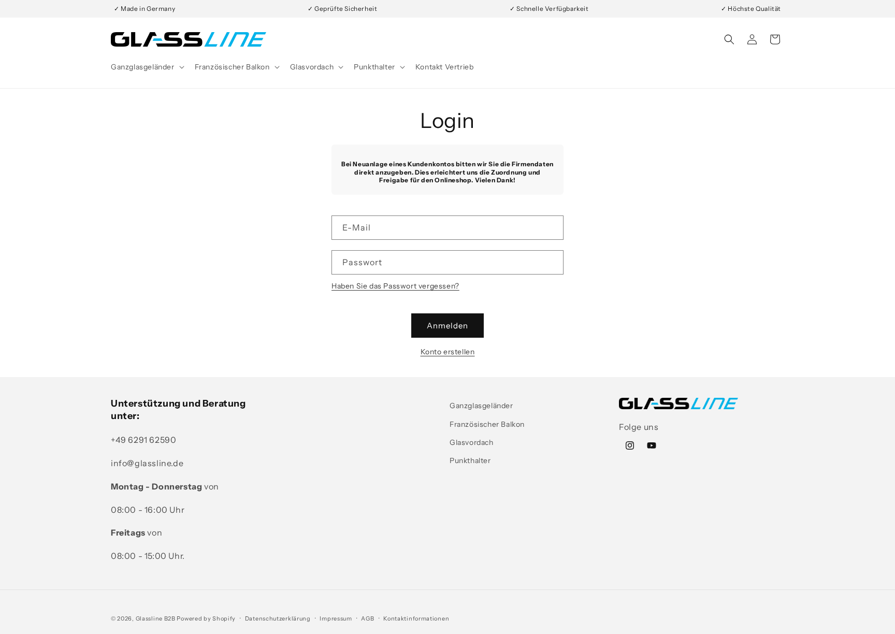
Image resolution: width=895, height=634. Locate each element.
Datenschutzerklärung (278, 618)
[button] (147, 67)
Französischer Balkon (487, 424)
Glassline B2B (156, 618)
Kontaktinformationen (416, 618)
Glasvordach (472, 442)
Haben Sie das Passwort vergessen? (395, 286)
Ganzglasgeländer (481, 405)
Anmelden (447, 325)
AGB (367, 618)
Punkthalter (470, 460)
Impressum (336, 618)
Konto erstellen (448, 351)
